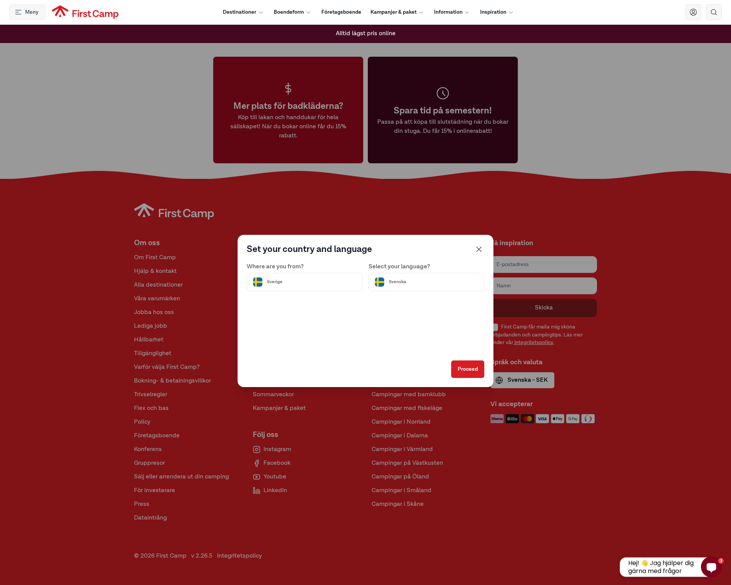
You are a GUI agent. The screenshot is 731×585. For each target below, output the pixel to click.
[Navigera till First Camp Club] (693, 12)
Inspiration (493, 12)
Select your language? (399, 267)
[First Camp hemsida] (85, 12)
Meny (31, 12)
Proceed (468, 369)
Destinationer (239, 12)
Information (448, 12)
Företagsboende (341, 12)
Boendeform (289, 12)
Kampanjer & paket (393, 12)
